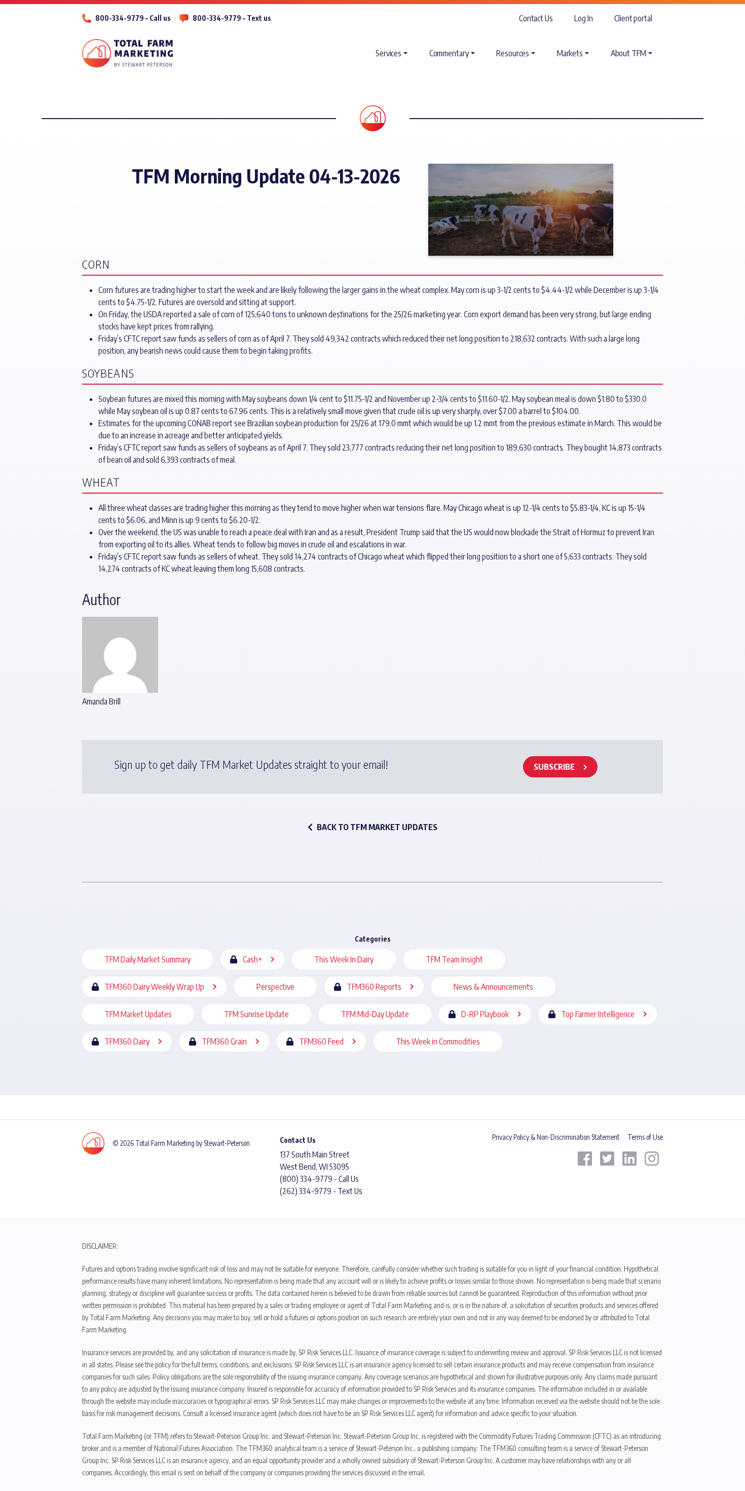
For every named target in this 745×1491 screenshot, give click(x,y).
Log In (583, 18)
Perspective (275, 987)
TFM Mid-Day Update (375, 1014)
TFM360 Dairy (127, 1041)
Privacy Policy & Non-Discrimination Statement (555, 1137)
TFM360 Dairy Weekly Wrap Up (154, 987)
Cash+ (252, 959)
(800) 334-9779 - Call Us (319, 1179)
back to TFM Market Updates (377, 827)
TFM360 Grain (224, 1041)
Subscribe (554, 767)
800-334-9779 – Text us (232, 18)
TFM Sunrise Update (256, 1014)
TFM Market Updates (138, 1014)
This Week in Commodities (438, 1041)
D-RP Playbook (485, 1014)
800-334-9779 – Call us (133, 18)
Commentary (449, 53)
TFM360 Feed (321, 1041)
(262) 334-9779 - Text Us (321, 1191)
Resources (512, 53)
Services (388, 53)
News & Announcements (493, 987)
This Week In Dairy (344, 959)
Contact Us (536, 18)
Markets (570, 53)
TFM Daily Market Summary (147, 959)
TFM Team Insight (454, 959)
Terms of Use (645, 1137)
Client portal (633, 18)
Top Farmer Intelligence (598, 1014)
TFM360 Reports (374, 987)
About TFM (628, 53)
